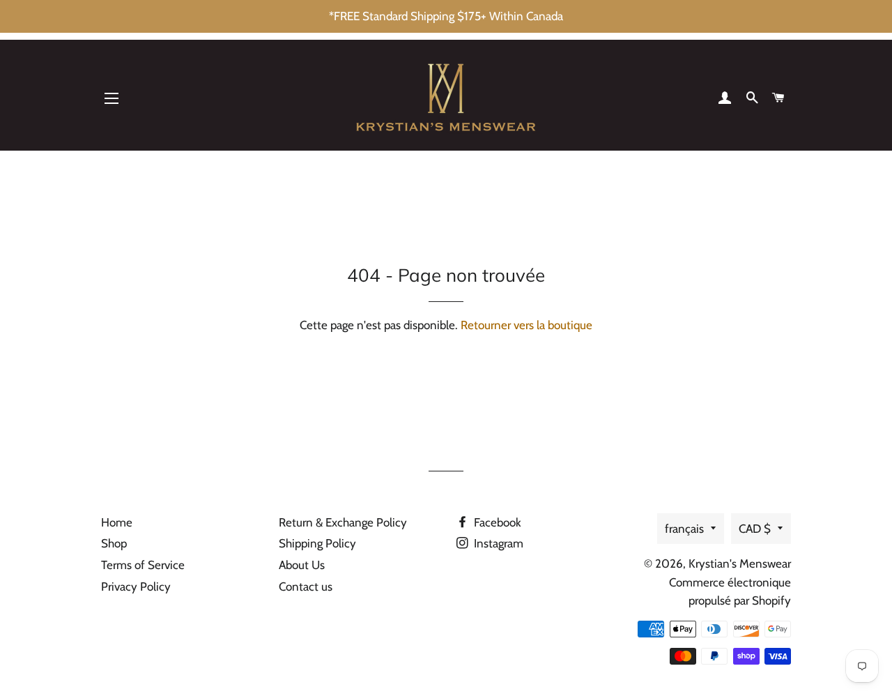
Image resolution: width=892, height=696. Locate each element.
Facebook (496, 522)
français (684, 529)
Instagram (497, 543)
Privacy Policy (136, 586)
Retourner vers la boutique (526, 325)
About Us (302, 565)
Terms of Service (143, 565)
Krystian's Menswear (740, 563)
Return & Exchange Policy (343, 522)
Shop (114, 543)
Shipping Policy (317, 543)
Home (116, 522)
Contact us (305, 586)
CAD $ (755, 529)
